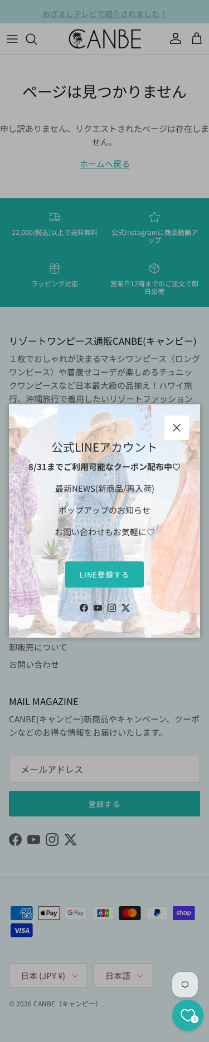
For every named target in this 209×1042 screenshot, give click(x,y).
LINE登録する (104, 574)
